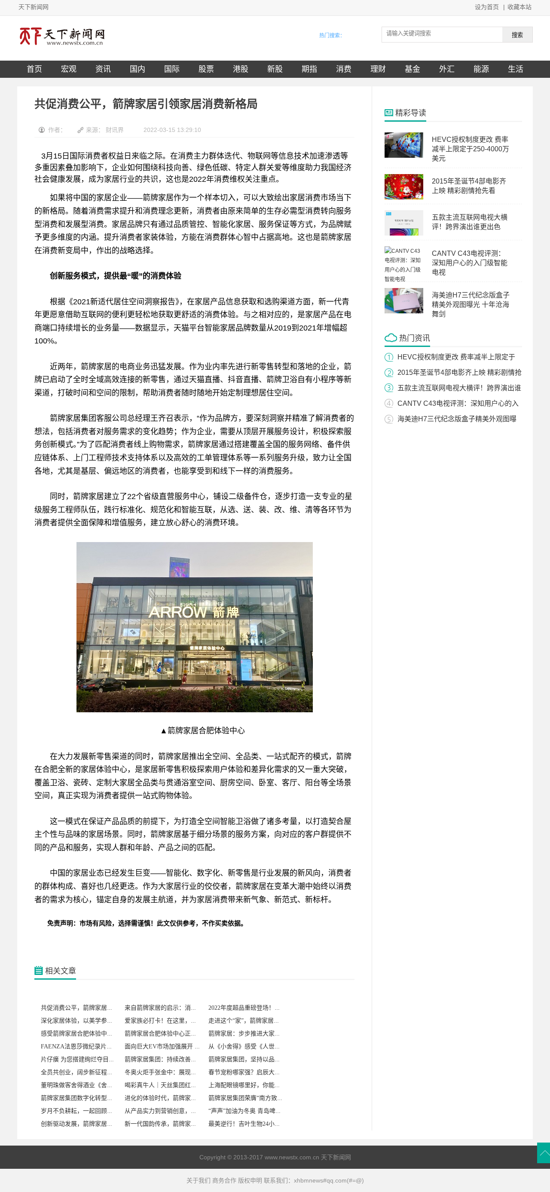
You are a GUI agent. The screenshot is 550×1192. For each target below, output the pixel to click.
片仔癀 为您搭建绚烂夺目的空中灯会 (90, 1059)
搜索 (517, 35)
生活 (515, 69)
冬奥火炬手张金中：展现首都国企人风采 (179, 1072)
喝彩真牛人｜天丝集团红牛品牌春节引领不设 (185, 1085)
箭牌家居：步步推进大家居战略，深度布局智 (268, 1033)
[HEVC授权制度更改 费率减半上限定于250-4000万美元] (404, 156)
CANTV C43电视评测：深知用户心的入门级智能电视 (469, 263)
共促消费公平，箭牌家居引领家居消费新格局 (101, 1008)
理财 (378, 69)
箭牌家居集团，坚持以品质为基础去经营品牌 (268, 1059)
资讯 (103, 69)
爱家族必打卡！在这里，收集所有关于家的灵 (185, 1020)
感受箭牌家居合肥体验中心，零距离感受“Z (98, 1033)
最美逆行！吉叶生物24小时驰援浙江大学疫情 (268, 1124)
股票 (206, 69)
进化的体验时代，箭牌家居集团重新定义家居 (185, 1098)
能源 (481, 69)
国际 (172, 69)
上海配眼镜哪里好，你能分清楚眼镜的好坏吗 (268, 1085)
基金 (412, 69)
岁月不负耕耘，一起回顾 (74, 1111)
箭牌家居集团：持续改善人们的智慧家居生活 (185, 1059)
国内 (137, 69)
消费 (343, 69)
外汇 (447, 69)
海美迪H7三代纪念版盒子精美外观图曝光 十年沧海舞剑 (471, 304)
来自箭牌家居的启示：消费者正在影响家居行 (185, 1008)
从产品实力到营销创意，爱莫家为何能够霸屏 (185, 1111)
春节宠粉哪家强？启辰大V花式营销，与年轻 (267, 1072)
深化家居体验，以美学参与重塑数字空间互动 (101, 1020)
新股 (275, 69)
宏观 (68, 69)
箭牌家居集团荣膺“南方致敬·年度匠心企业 (264, 1098)
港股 (240, 69)
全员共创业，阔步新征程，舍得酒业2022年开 (101, 1072)
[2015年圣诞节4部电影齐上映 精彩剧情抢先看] (404, 198)
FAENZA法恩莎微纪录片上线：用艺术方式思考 (104, 1046)
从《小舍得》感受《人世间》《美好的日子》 (267, 1046)
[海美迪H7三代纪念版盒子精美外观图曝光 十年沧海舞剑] (404, 312)
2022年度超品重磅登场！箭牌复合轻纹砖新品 (268, 1008)
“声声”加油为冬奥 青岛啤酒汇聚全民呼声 (263, 1111)
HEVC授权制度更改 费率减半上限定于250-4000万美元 (470, 149)
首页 (34, 69)
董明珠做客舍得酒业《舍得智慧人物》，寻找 (99, 1085)
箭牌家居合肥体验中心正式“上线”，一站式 (181, 1033)
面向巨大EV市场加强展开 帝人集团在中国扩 (184, 1046)
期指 (309, 69)
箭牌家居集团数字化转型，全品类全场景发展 (101, 1098)
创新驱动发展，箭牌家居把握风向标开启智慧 (101, 1124)
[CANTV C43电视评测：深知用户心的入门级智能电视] (404, 279)
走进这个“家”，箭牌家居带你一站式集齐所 (265, 1020)
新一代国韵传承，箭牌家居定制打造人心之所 (185, 1124)
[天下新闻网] (62, 47)
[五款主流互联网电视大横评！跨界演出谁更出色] (404, 234)
